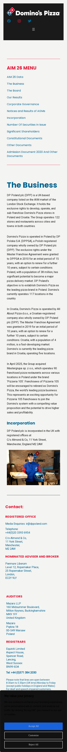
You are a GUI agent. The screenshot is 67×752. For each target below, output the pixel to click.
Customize (34, 735)
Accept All (33, 726)
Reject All (33, 744)
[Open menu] (33, 29)
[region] (33, 721)
